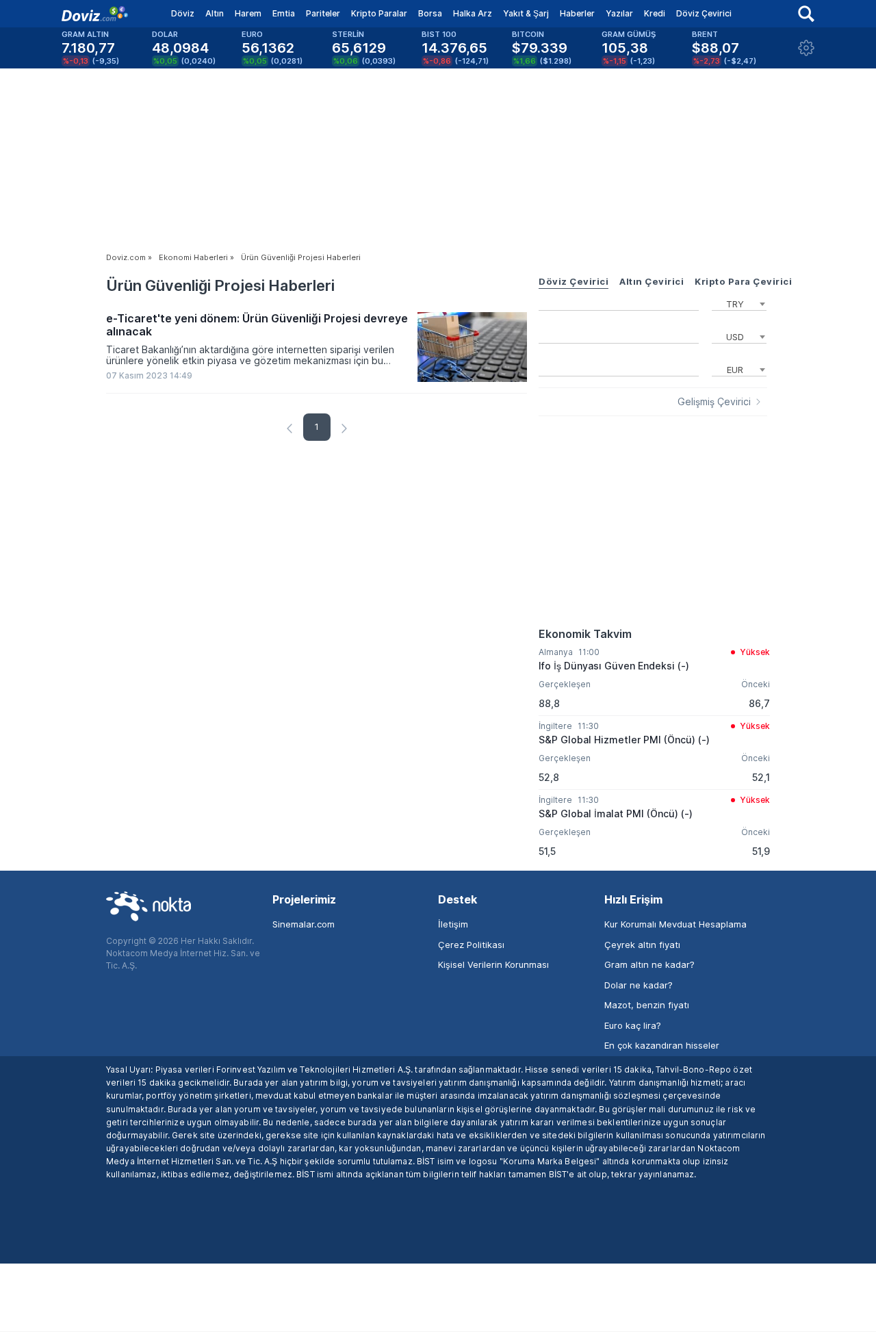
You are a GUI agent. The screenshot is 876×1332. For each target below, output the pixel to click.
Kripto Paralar (379, 13)
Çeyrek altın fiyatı (642, 944)
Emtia (283, 13)
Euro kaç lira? (632, 1025)
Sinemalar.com (303, 924)
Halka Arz (472, 13)
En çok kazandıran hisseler (661, 1045)
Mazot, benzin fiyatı (646, 1004)
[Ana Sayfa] (95, 13)
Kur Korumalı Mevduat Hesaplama (675, 924)
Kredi (654, 13)
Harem (248, 13)
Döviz (182, 13)
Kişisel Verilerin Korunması (493, 964)
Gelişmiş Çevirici (714, 401)
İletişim (453, 924)
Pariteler (323, 13)
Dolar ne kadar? (638, 984)
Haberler (577, 13)
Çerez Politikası (471, 944)
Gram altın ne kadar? (649, 964)
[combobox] (739, 302)
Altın (214, 13)
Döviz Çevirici (704, 13)
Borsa (430, 13)
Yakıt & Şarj (526, 13)
